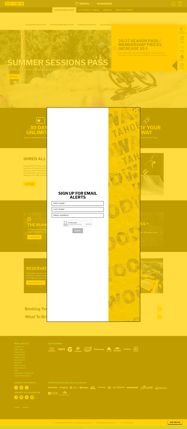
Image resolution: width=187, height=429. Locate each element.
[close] (136, 112)
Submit (77, 231)
